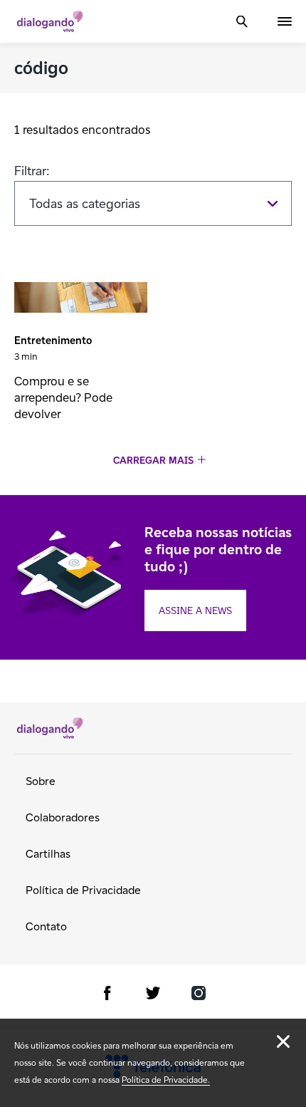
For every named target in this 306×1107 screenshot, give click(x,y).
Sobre (41, 781)
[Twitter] (153, 995)
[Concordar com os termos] (283, 1041)
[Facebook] (107, 995)
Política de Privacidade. (166, 1079)
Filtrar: (32, 170)
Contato (46, 926)
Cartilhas (48, 853)
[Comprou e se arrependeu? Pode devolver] (80, 299)
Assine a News (195, 610)
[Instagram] (198, 995)
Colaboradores (63, 817)
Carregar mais (153, 460)
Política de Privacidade (83, 890)
